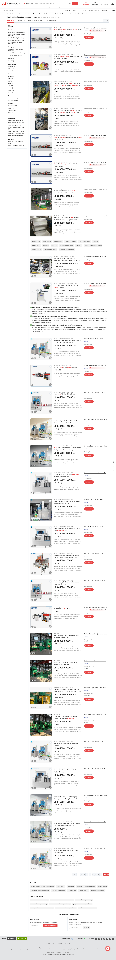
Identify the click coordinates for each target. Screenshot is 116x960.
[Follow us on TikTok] (99, 938)
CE (10, 73)
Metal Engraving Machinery (15, 142)
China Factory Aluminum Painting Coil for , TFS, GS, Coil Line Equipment (67, 85)
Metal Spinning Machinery (98, 890)
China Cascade (47, 241)
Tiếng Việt (94, 949)
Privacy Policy (66, 952)
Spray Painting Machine (50, 249)
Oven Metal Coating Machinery (39, 904)
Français (33, 949)
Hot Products (14, 947)
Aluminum (12, 106)
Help (83, 10)
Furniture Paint (72, 890)
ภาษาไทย (83, 949)
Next (105, 874)
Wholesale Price (59, 947)
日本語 (73, 949)
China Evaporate (36, 241)
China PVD (34, 7)
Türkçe (88, 949)
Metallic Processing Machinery (17, 53)
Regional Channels (87, 947)
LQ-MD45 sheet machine (65, 367)
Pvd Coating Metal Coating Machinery (60, 904)
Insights (103, 947)
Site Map (61, 943)
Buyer (74, 10)
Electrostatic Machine (70, 241)
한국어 (69, 949)
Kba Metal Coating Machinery (84, 900)
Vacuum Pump (61, 886)
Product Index (96, 947)
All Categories (7, 10)
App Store (11, 938)
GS (10, 71)
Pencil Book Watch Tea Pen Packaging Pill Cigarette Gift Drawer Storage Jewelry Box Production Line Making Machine (67, 450)
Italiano (47, 949)
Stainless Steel (13, 110)
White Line (45, 245)
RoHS (11, 68)
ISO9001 (12, 66)
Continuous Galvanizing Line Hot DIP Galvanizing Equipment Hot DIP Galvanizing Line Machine (67, 260)
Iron (10, 115)
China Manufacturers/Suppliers (35, 947)
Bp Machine (61, 7)
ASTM (11, 83)
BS (10, 88)
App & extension (93, 10)
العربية (64, 949)
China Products (22, 947)
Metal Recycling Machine (16, 123)
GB (10, 81)
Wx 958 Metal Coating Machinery (39, 900)
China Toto (95, 241)
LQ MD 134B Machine (63, 609)
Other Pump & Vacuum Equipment (86, 886)
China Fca (40, 7)
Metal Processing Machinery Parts (15, 138)
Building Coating (102, 886)
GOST (11, 92)
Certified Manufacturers (35, 21)
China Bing (54, 245)
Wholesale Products (48, 947)
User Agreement (50, 952)
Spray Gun (79, 245)
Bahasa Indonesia (102, 949)
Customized (13, 98)
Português (27, 949)
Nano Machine (58, 241)
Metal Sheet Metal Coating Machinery (66, 908)
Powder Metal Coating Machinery (87, 908)
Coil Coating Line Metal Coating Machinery (62, 900)
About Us (48, 943)
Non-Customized (13, 100)
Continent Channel (68, 947)
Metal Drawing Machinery (16, 135)
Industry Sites (78, 947)
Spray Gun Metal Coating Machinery (82, 904)
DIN (10, 79)
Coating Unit (71, 886)
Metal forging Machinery (16, 131)
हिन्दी (78, 949)
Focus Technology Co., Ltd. (59, 954)
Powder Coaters (36, 245)
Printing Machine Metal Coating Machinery (42, 908)
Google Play (22, 938)
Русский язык (40, 949)
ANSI (11, 90)
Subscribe (86, 927)
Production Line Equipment (66, 249)
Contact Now (88, 37)
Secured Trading (51, 21)
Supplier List (21, 21)
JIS (10, 85)
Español (21, 949)
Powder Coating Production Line (93, 245)
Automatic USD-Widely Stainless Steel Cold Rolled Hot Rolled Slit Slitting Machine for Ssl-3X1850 (67, 691)
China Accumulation (84, 241)
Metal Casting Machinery (58, 890)
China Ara (68, 7)
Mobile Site (67, 943)
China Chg (54, 7)
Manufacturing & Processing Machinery (15, 49)
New (11, 61)
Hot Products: (27, 7)
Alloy (10, 112)
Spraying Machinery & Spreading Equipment (42, 886)
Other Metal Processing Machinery (40, 890)
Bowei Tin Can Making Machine (65, 394)
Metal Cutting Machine (15, 120)
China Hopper (47, 7)
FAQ (53, 943)
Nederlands (58, 949)
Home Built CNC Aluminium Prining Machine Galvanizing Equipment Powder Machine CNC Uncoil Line (66, 220)
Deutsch (52, 949)
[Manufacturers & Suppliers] (11, 3)
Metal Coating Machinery (16, 125)
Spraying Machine (36, 249)
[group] (41, 38)
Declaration (58, 952)
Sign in (112, 4)
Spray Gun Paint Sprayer (66, 245)
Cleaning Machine (83, 890)
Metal (11, 108)
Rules (113, 10)
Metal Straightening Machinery (16, 128)
